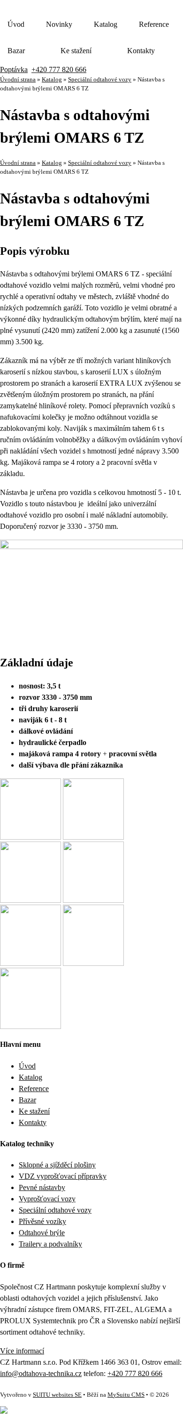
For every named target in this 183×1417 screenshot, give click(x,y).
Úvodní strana (18, 79)
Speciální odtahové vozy (99, 79)
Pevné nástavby (42, 1187)
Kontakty (141, 51)
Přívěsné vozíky (42, 1221)
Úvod (16, 24)
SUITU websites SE (57, 1395)
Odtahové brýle (42, 1233)
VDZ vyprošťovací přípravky (63, 1176)
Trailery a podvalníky (50, 1244)
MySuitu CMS (126, 1395)
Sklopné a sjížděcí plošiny (57, 1165)
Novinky (59, 24)
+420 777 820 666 (58, 69)
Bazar (16, 51)
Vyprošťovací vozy (47, 1199)
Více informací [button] (22, 1351)
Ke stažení (76, 51)
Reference (154, 24)
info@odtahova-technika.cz (41, 1373)
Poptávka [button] (14, 69)
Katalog (105, 24)
